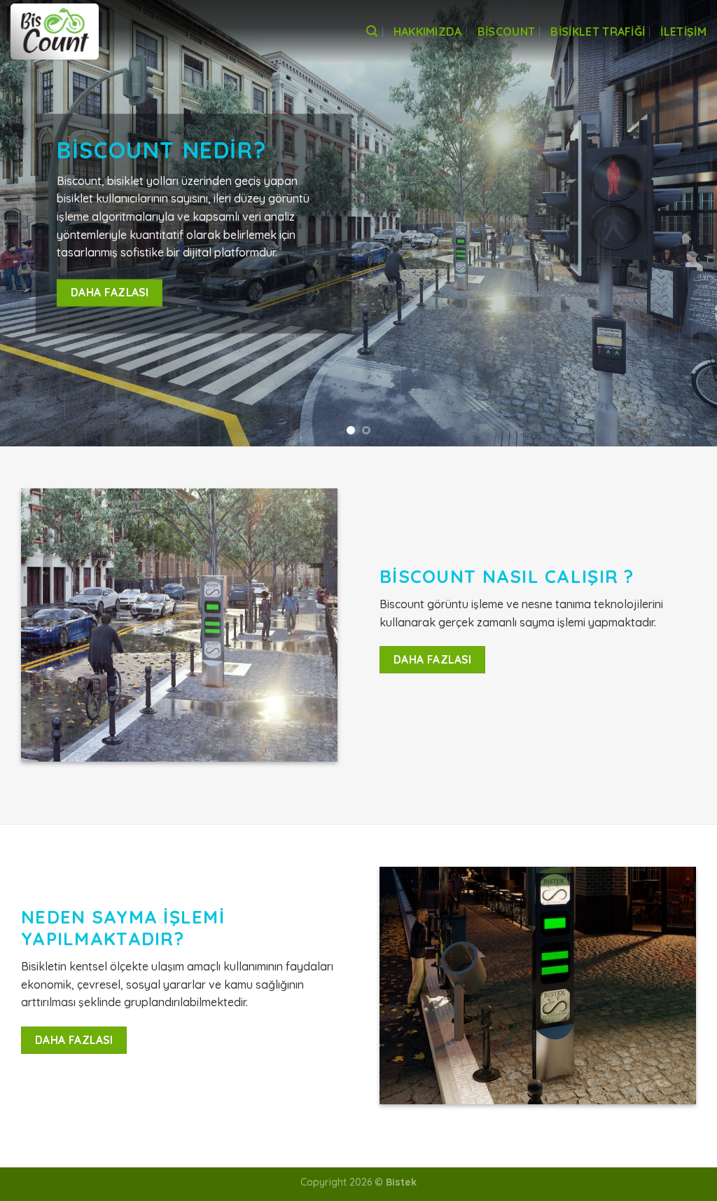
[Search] (371, 31)
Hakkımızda (428, 32)
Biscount (507, 32)
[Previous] (32, 223)
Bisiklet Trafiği (597, 32)
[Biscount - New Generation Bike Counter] (81, 31)
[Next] (684, 223)
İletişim (683, 32)
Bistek (401, 1182)
